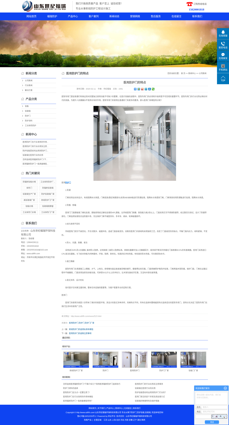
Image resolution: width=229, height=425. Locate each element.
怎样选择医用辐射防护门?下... (35, 159)
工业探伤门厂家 (47, 212)
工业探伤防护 (30, 126)
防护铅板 (141, 412)
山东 (110, 420)
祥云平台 (111, 416)
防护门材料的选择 (70, 388)
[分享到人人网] (149, 89)
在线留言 (176, 16)
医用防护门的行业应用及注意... (35, 146)
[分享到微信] (153, 89)
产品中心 (73, 16)
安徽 (131, 420)
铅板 (27, 106)
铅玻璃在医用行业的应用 (33, 155)
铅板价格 (29, 206)
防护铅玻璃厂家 (47, 194)
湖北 (139, 420)
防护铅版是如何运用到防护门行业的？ (151, 392)
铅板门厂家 (193, 371)
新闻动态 (114, 16)
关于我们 (101, 408)
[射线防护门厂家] (76, 359)
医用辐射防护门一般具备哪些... (35, 164)
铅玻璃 (28, 111)
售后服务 (156, 16)
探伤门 (29, 188)
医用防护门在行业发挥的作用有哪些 (78, 397)
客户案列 (94, 16)
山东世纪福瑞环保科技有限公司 (139, 416)
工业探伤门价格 (29, 212)
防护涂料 (28, 121)
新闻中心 (192, 73)
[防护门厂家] (164, 359)
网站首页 (31, 16)
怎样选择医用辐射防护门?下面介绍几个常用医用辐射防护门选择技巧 (91, 384)
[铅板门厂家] (193, 359)
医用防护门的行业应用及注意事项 (149, 384)
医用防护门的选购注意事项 (80, 333)
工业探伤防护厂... (48, 182)
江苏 (105, 420)
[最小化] (225, 388)
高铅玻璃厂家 (29, 200)
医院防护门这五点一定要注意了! (76, 392)
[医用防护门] (135, 359)
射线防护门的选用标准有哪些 (81, 329)
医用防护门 (73, 323)
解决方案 (28, 90)
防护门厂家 (89, 323)
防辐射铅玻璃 (47, 188)
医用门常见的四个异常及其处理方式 (150, 397)
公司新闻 (28, 81)
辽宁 (135, 420)
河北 (122, 420)
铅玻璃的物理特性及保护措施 (147, 401)
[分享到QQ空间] (139, 89)
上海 (114, 420)
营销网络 (135, 16)
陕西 (143, 420)
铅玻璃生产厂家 (29, 194)
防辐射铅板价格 (29, 182)
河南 (126, 420)
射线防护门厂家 (47, 200)
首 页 (183, 73)
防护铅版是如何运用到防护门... (35, 151)
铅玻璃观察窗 (47, 206)
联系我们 (197, 16)
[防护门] (105, 359)
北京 (118, 420)
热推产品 (87, 420)
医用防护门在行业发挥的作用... (35, 142)
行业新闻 (28, 85)
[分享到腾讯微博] (146, 89)
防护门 (28, 116)
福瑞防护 (52, 16)
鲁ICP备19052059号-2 (86, 416)
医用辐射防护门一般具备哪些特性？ (78, 401)
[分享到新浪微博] (142, 89)
